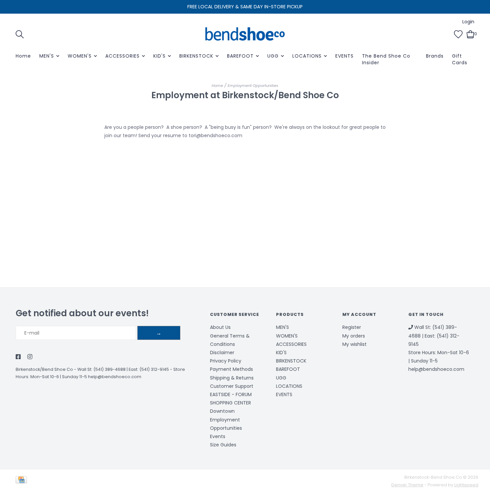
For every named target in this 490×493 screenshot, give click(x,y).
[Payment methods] (22, 481)
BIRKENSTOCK (196, 56)
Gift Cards (459, 59)
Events (217, 436)
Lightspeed (466, 485)
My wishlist (354, 344)
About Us (220, 327)
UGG (273, 56)
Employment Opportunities (253, 85)
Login (468, 21)
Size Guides (223, 444)
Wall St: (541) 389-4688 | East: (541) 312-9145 (123, 369)
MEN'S (46, 56)
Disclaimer (222, 352)
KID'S (159, 56)
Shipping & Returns (232, 377)
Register (351, 327)
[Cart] (470, 33)
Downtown (222, 411)
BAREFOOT (240, 56)
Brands (435, 56)
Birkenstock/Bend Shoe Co (44, 369)
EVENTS (344, 56)
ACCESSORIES (122, 56)
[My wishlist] (458, 33)
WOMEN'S (80, 56)
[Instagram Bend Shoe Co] (29, 357)
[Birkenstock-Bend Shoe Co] (245, 34)
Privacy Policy (225, 361)
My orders (353, 336)
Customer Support (231, 386)
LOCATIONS (307, 56)
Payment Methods (231, 369)
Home (23, 56)
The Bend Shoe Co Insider (386, 59)
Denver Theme (407, 485)
